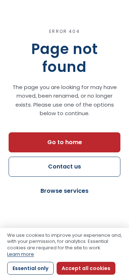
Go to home (64, 142)
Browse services (64, 191)
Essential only (30, 268)
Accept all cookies (86, 268)
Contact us (64, 166)
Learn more (20, 254)
